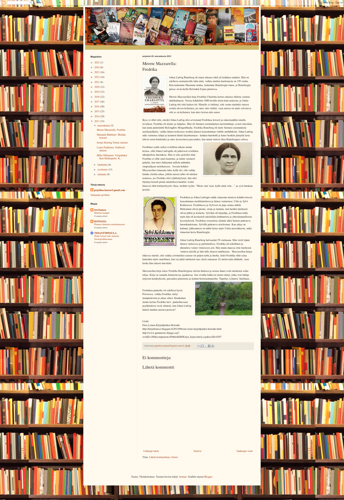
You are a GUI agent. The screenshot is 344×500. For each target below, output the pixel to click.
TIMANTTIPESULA (105, 233)
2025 (97, 62)
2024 (97, 67)
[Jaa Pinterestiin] (212, 346)
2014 (97, 116)
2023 (97, 72)
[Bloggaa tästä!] (202, 346)
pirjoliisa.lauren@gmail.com (109, 190)
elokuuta (102, 174)
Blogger (208, 476)
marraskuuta (104, 125)
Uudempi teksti (151, 451)
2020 (97, 87)
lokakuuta (102, 164)
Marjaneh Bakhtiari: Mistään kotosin (111, 136)
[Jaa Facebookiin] (209, 346)
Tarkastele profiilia (99, 195)
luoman (183, 476)
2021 (97, 82)
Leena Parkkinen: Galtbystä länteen (111, 149)
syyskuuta (102, 169)
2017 (97, 101)
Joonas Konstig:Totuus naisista (112, 142)
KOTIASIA (100, 221)
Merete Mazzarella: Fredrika (111, 129)
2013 (97, 121)
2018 (97, 96)
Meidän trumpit (101, 212)
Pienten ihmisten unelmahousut (109, 224)
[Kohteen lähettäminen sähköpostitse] (199, 346)
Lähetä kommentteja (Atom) (163, 457)
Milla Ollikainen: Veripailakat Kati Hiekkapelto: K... (112, 157)
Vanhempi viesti (244, 451)
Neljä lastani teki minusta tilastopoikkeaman (106, 237)
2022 (97, 77)
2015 (97, 111)
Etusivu (197, 451)
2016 (97, 106)
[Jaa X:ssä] (206, 346)
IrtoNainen (100, 210)
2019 (97, 91)
